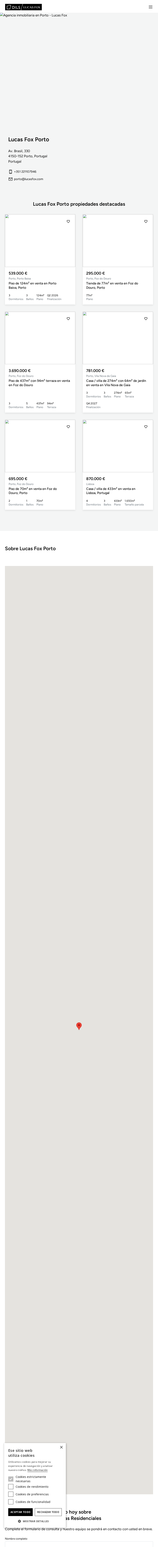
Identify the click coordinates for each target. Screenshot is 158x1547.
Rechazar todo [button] (48, 1512)
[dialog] (35, 1485)
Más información (37, 1470)
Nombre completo (16, 1538)
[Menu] (150, 7)
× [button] (61, 1447)
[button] (68, 240)
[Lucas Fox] (23, 7)
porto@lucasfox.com (28, 179)
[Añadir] (68, 221)
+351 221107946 (25, 171)
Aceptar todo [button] (20, 1512)
